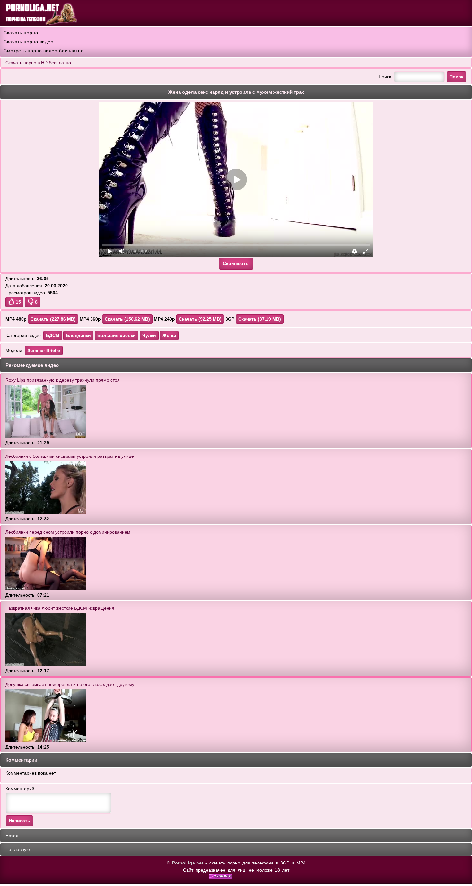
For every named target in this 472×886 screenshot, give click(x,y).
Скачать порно (21, 32)
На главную (17, 849)
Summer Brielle (43, 350)
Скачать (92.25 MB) (200, 319)
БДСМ (52, 335)
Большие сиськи (116, 335)
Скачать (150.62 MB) (127, 319)
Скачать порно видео (29, 41)
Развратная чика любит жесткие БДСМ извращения (59, 608)
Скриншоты (236, 263)
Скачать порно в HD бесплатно (38, 62)
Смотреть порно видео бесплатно (44, 50)
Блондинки (78, 335)
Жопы (169, 335)
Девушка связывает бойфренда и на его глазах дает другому (69, 684)
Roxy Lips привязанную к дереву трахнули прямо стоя (62, 380)
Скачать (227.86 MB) (53, 319)
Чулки (149, 335)
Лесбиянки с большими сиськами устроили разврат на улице (69, 456)
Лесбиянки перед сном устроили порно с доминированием (67, 532)
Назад (11, 835)
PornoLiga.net (187, 862)
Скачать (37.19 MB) (259, 319)
